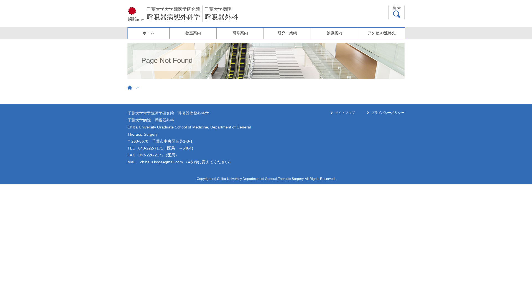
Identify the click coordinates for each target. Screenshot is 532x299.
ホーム (148, 33)
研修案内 (240, 33)
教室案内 (193, 33)
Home (129, 87)
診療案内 (334, 33)
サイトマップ (345, 113)
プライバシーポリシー (388, 113)
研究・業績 (287, 33)
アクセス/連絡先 (381, 33)
